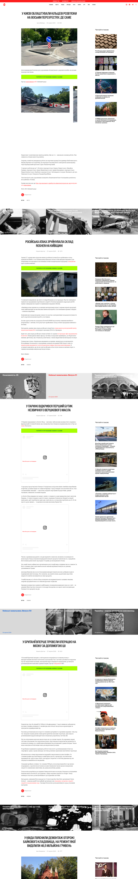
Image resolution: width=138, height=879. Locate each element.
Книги (79, 4)
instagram (48, 77)
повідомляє (72, 261)
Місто (57, 4)
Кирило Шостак (40, 251)
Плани (93, 4)
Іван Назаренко (40, 851)
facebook (54, 77)
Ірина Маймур (41, 23)
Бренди (69, 4)
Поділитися (28, 195)
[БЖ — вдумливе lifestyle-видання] (11, 4)
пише (23, 426)
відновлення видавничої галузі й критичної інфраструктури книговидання (45, 345)
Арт (84, 4)
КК (36, 82)
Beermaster (65, 1)
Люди (62, 4)
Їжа (89, 4)
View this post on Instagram (29, 461)
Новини (51, 4)
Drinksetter (56, 1)
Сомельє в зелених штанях (78, 1)
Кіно (74, 4)
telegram (59, 77)
